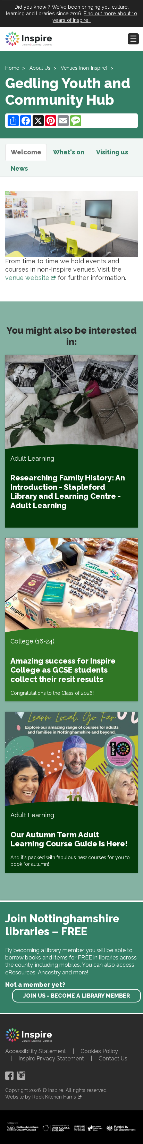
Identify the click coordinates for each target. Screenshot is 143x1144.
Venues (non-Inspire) (84, 68)
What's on (68, 152)
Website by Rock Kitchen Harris (40, 1097)
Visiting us (112, 152)
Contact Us (113, 1058)
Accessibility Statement (35, 1051)
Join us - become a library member (76, 995)
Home (12, 68)
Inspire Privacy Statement (51, 1058)
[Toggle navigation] (133, 38)
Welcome (26, 152)
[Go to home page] (28, 38)
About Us (40, 68)
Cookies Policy (99, 1051)
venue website (27, 277)
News (19, 168)
